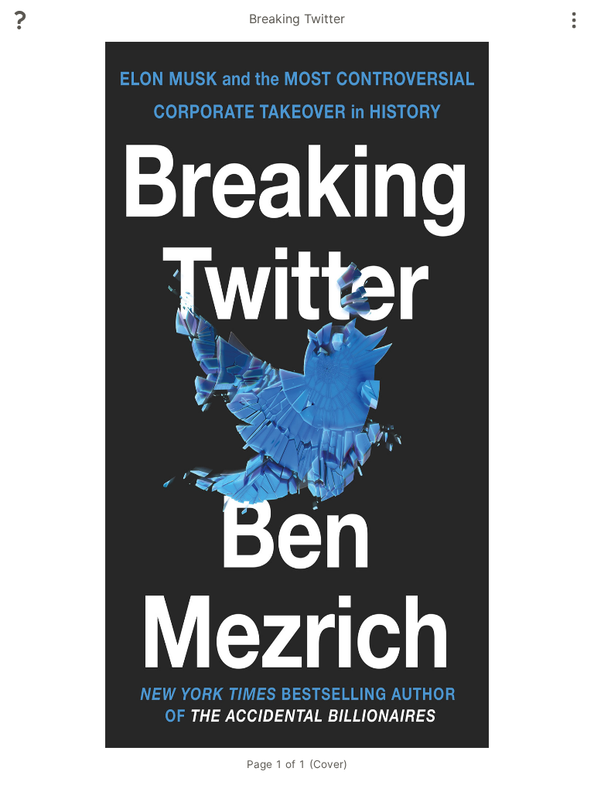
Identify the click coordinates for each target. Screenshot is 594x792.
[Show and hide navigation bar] (574, 20)
